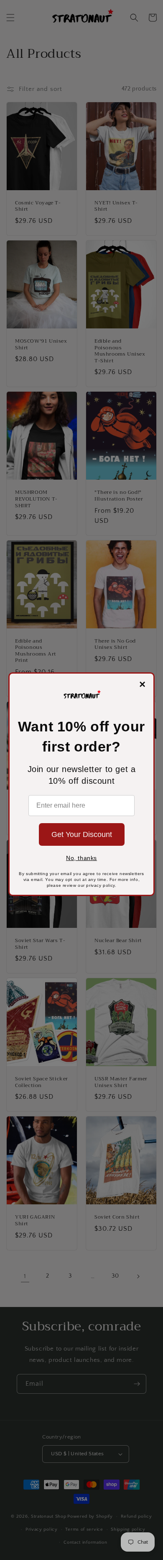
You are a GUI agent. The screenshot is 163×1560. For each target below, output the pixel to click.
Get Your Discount (81, 834)
